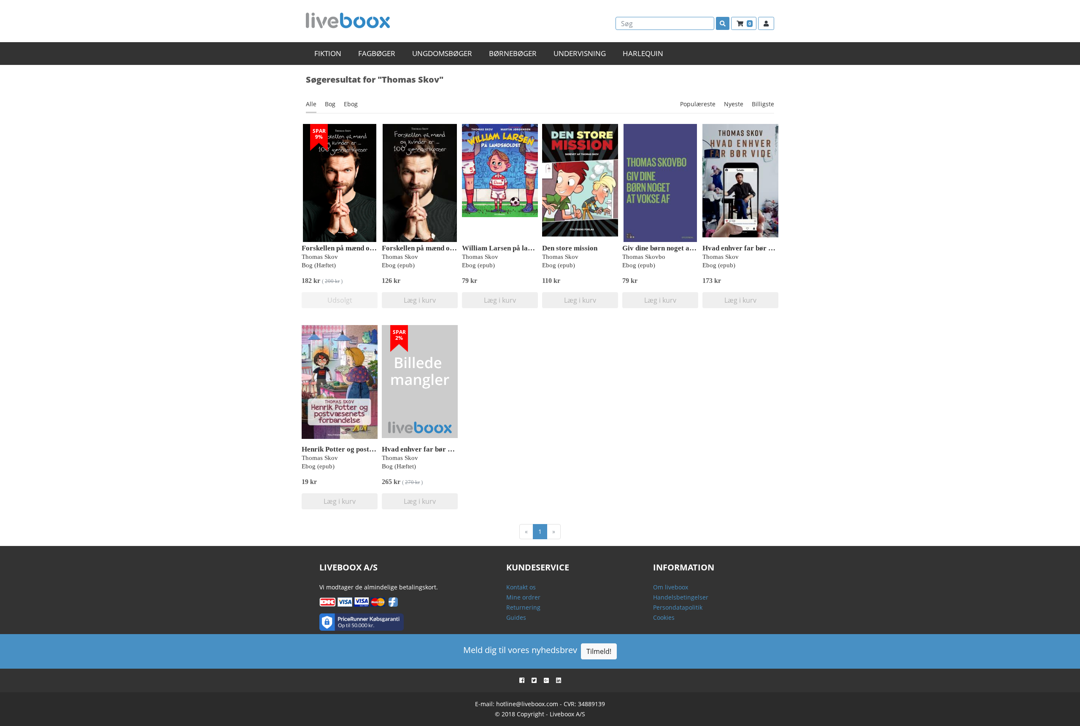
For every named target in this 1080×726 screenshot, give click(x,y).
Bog (330, 104)
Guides (516, 617)
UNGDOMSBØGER (442, 53)
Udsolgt (339, 300)
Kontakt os (521, 587)
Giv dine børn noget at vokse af (670, 248)
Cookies (664, 617)
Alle (311, 104)
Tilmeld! (598, 651)
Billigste (763, 104)
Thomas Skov (320, 256)
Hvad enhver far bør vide (741, 248)
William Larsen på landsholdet (510, 248)
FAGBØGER (376, 53)
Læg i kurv (420, 300)
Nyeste (733, 104)
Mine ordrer (523, 597)
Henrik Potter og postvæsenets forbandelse (368, 449)
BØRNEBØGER (513, 53)
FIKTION (327, 53)
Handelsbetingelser (680, 597)
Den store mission (569, 248)
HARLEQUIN (643, 53)
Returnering (523, 607)
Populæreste (698, 104)
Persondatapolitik (677, 607)
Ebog (351, 104)
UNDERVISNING (580, 53)
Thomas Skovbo (643, 256)
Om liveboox (670, 587)
